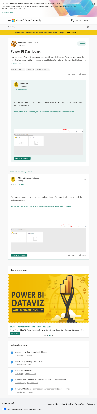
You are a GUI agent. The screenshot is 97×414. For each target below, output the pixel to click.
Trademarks (91, 404)
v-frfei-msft (24, 83)
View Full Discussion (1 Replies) (21, 172)
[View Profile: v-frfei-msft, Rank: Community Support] (13, 179)
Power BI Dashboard (23, 370)
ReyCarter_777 (32, 383)
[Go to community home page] (26, 20)
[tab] (47, 335)
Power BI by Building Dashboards (29, 361)
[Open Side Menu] (9, 20)
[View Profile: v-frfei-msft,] (16, 84)
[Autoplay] (44, 335)
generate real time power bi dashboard (31, 352)
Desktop (12, 27)
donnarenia (22, 42)
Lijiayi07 (29, 364)
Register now (7, 12)
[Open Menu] (87, 27)
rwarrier (29, 355)
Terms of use (79, 404)
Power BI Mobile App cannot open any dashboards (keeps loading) (42, 389)
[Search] (72, 20)
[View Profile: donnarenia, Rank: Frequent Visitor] (14, 44)
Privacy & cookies (67, 404)
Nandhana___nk (30, 374)
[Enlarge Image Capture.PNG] (48, 142)
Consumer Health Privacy (33, 409)
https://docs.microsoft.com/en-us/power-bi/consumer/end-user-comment (44, 111)
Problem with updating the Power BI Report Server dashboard (40, 380)
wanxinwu (30, 392)
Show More (17, 64)
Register (79, 20)
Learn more (71, 32)
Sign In (86, 20)
